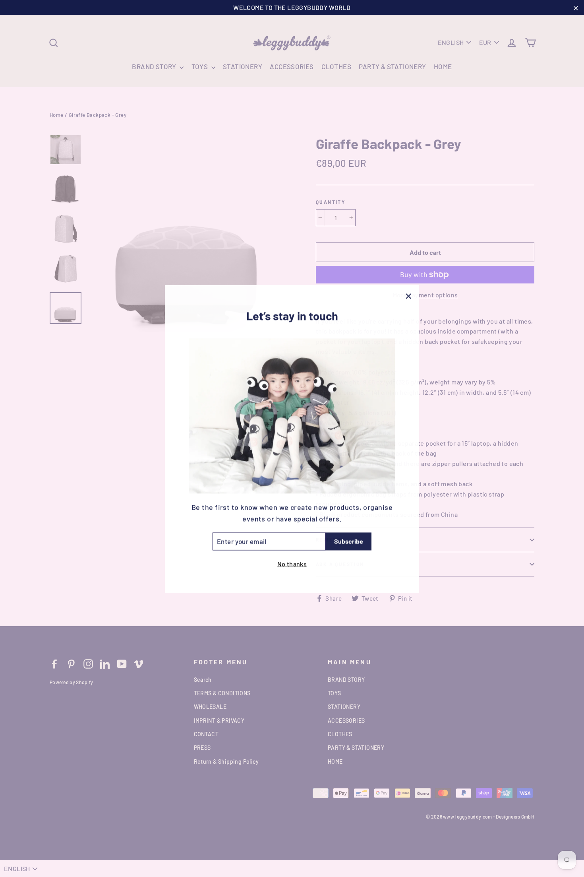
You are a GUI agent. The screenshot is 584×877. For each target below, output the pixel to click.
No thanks (292, 563)
